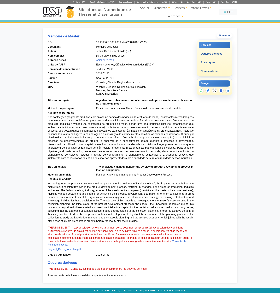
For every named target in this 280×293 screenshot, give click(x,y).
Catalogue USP (78, 2)
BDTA (174, 2)
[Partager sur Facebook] (207, 90)
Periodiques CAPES (229, 2)
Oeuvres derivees (211, 53)
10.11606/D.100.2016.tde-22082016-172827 (121, 42)
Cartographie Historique (147, 2)
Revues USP (211, 2)
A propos (174, 16)
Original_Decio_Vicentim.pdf (64, 249)
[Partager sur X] (214, 90)
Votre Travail (200, 8)
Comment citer (210, 71)
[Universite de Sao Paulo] (52, 12)
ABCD (164, 2)
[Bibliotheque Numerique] (70, 12)
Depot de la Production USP (102, 2)
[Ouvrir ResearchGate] (221, 90)
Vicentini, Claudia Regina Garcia (115, 82)
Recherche (160, 8)
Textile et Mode (104, 69)
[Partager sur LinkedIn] (227, 90)
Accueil (144, 8)
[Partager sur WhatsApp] (201, 90)
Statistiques (208, 62)
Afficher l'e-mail (105, 60)
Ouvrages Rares (125, 2)
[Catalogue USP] (128, 51)
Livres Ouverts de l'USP (191, 2)
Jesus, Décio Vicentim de (110, 51)
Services (179, 8)
